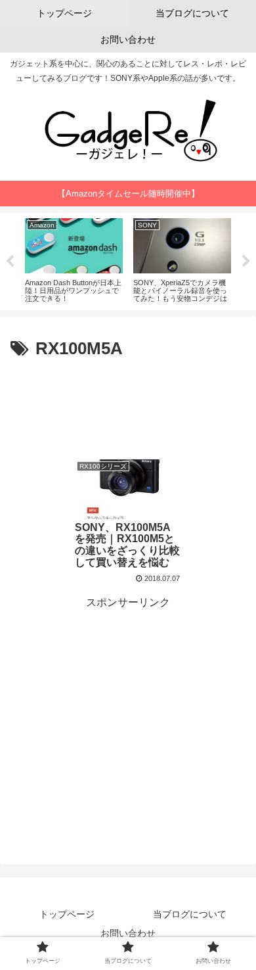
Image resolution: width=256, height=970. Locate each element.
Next (246, 261)
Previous (9, 261)
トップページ (67, 914)
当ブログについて (189, 914)
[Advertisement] (128, 403)
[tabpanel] (71, 259)
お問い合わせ (128, 933)
